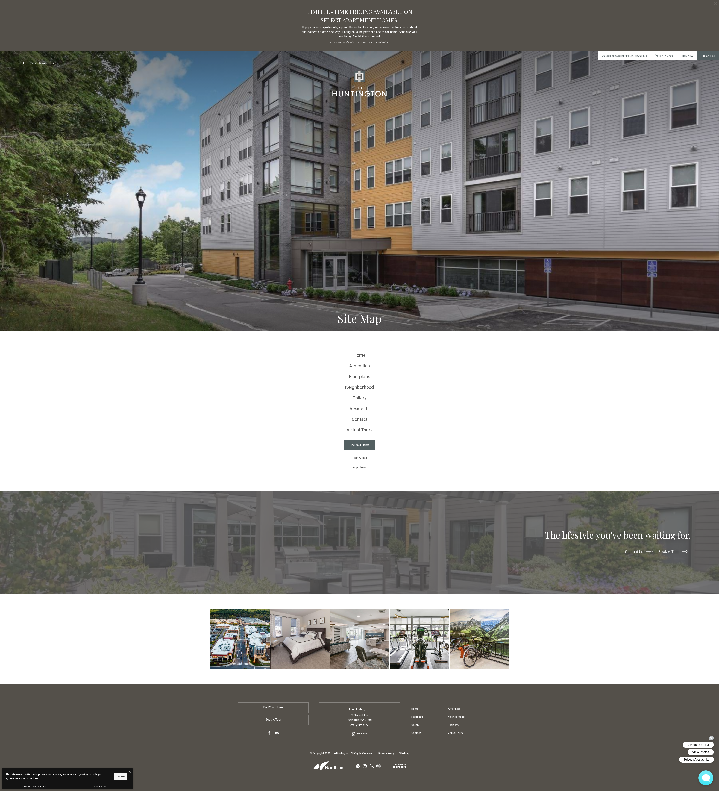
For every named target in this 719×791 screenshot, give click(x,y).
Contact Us (634, 551)
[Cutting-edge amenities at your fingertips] (419, 639)
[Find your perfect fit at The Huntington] (240, 639)
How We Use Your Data (34, 786)
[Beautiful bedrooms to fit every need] (300, 639)
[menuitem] (359, 355)
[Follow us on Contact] (277, 734)
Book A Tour (669, 551)
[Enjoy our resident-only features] (359, 639)
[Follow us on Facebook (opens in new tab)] (269, 734)
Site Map (404, 753)
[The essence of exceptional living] (479, 639)
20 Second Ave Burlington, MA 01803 (359, 717)
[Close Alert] (715, 4)
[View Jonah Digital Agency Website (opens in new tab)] (399, 767)
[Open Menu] (11, 63)
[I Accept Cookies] (130, 772)
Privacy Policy (386, 753)
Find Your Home (35, 63)
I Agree (121, 776)
